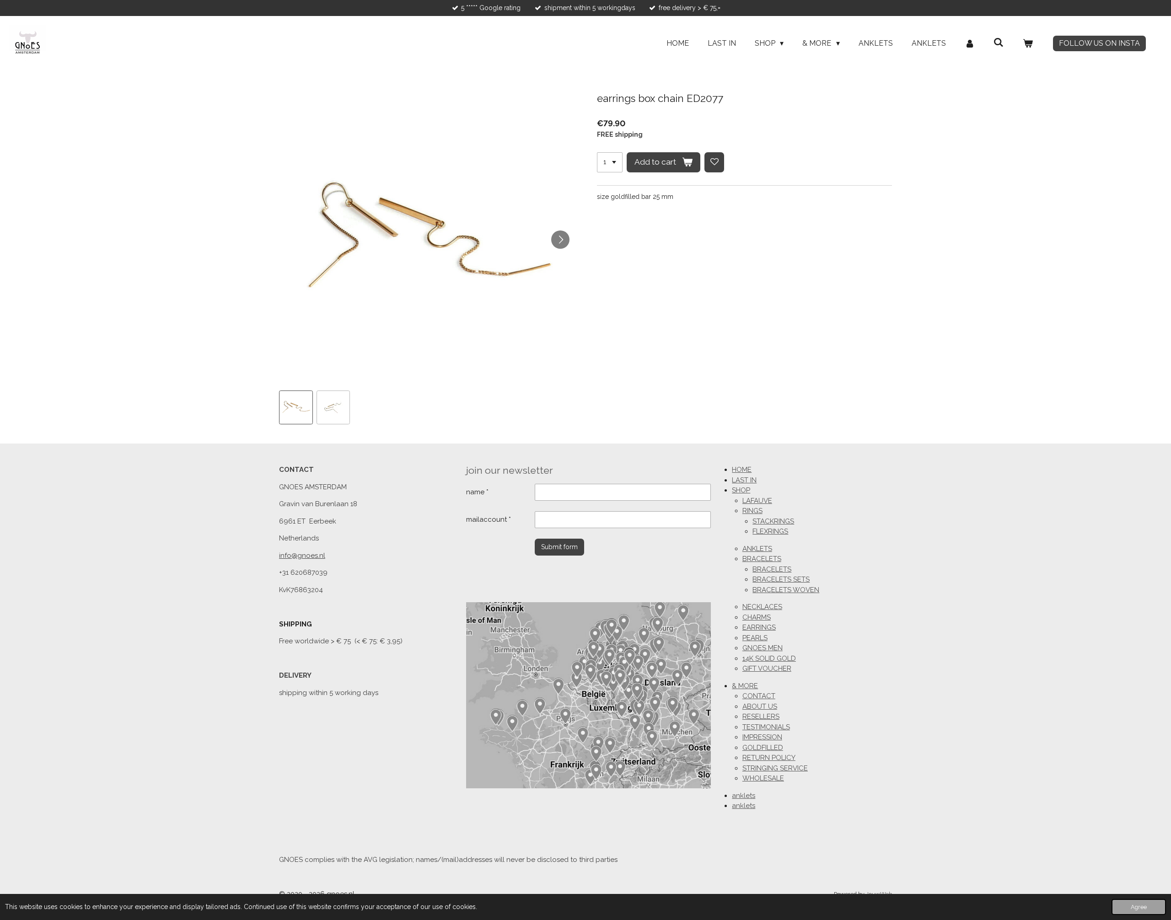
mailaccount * (488, 519)
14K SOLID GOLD (769, 658)
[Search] (999, 42)
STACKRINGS (773, 521)
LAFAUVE (757, 501)
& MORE (745, 686)
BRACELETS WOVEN (785, 590)
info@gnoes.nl (302, 555)
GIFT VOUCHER (766, 668)
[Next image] (560, 239)
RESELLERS (760, 716)
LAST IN (744, 480)
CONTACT (758, 696)
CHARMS (756, 617)
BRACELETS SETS (781, 579)
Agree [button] (1139, 907)
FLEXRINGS (770, 531)
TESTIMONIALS (766, 727)
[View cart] (1028, 43)
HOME (742, 469)
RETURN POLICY (768, 758)
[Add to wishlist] (714, 162)
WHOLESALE (763, 778)
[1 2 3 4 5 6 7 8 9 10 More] (610, 162)
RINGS (752, 511)
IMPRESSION (762, 737)
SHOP (741, 490)
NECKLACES (762, 607)
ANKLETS (757, 549)
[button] (296, 407)
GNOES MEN (762, 648)
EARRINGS (759, 627)
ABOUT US (759, 706)
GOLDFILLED (762, 747)
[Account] (970, 43)
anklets (743, 796)
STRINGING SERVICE (775, 768)
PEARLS (755, 638)
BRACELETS (761, 559)
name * (477, 492)
